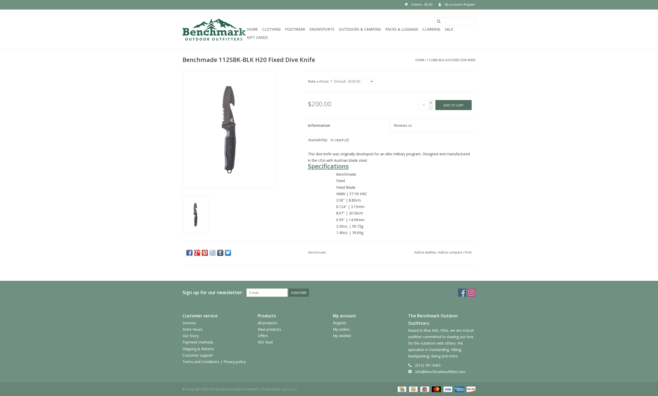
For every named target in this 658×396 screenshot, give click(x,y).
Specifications (328, 166)
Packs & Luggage (401, 29)
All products (267, 322)
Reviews (403, 125)
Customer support (197, 355)
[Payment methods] (401, 389)
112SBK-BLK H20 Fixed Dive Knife (451, 60)
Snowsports (321, 29)
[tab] (390, 166)
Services (189, 322)
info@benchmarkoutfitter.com (440, 371)
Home (252, 29)
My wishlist (342, 335)
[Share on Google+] (197, 253)
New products (269, 329)
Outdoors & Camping (360, 29)
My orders (341, 329)
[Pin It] (205, 253)
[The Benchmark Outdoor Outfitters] (213, 29)
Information (319, 125)
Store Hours (192, 329)
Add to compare (450, 252)
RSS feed (265, 342)
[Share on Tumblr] (220, 253)
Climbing (431, 29)
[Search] (438, 21)
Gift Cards (257, 37)
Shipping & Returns (198, 348)
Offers (263, 335)
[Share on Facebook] (189, 253)
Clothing (271, 29)
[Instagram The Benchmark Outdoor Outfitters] (471, 293)
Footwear (295, 29)
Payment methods (197, 342)
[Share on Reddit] (212, 253)
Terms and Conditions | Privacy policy (214, 361)
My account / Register (460, 4)
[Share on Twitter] (228, 253)
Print (468, 252)
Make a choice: (320, 81)
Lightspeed (289, 389)
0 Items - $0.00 (421, 4)
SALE (449, 29)
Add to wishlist (425, 252)
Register (339, 322)
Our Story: (190, 335)
